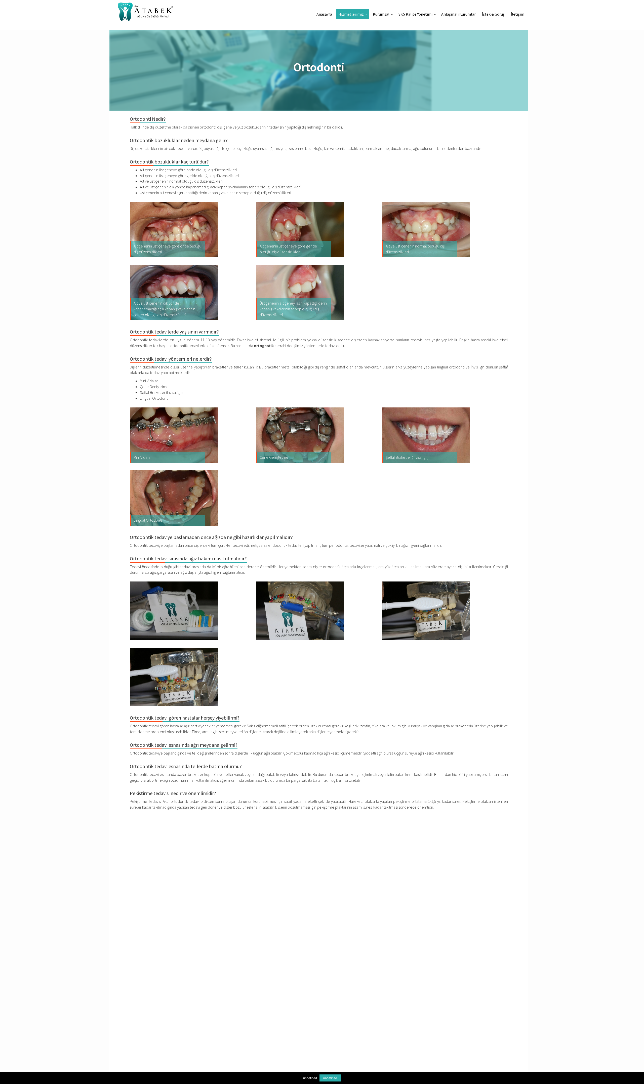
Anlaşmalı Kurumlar (458, 14)
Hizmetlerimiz (351, 14)
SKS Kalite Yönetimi (415, 14)
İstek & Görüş (493, 14)
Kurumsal (381, 14)
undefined (330, 1078)
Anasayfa (324, 14)
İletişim (517, 14)
